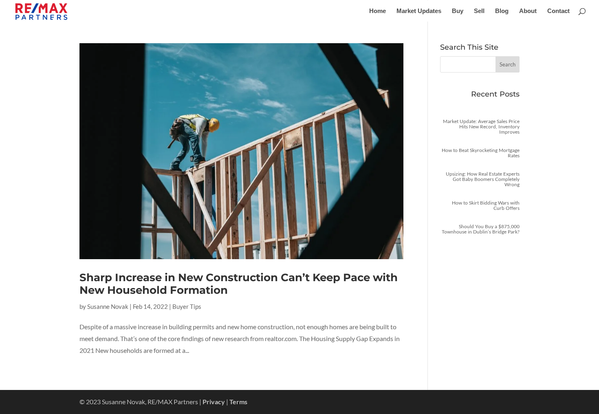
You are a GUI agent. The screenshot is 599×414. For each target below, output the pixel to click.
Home (377, 11)
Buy (457, 11)
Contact (558, 11)
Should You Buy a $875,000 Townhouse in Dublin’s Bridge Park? (481, 229)
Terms (238, 401)
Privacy (214, 401)
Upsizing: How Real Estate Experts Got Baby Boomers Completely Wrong (483, 179)
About (528, 11)
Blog (502, 11)
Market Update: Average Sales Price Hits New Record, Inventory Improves (481, 126)
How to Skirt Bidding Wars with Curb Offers (486, 205)
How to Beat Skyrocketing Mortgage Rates (481, 153)
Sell (479, 11)
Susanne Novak (107, 306)
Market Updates (418, 11)
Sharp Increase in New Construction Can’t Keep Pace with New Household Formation (238, 284)
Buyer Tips (186, 306)
